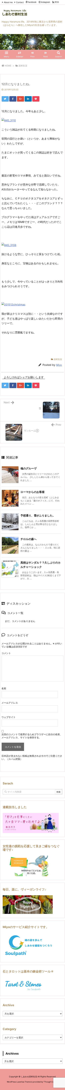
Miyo (59, 365)
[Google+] (20, 99)
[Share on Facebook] (12, 99)
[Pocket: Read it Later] (35, 99)
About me (8, 2)
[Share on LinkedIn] (28, 99)
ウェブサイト (9, 717)
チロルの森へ (28, 539)
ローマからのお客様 (32, 492)
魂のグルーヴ (28, 468)
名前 (4, 688)
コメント (6, 653)
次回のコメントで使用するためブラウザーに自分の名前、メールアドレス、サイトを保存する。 (32, 736)
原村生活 (22, 65)
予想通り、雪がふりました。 (37, 515)
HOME (8, 65)
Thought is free (50, 1082)
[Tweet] (5, 99)
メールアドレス (10, 702)
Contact (20, 2)
